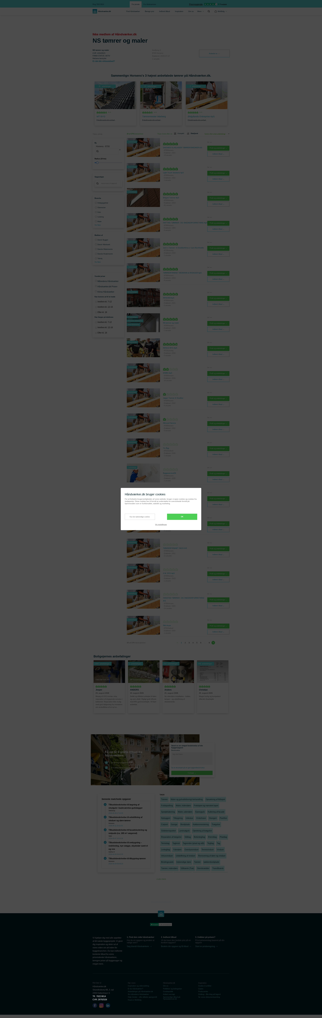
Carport (164, 824)
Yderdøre (177, 850)
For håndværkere (150, 4)
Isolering (100, 217)
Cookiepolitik (168, 991)
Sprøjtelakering (168, 812)
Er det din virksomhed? (104, 61)
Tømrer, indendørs (169, 868)
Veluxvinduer (167, 856)
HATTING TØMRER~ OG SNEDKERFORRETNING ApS (185, 223)
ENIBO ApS (167, 373)
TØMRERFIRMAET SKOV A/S (175, 548)
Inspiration (179, 11)
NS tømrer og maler (171, 323)
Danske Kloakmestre (105, 254)
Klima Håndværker (105, 292)
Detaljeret (194, 133)
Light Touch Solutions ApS (173, 173)
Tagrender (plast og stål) (193, 843)
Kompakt (181, 133)
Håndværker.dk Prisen (107, 286)
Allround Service (169, 423)
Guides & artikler (204, 986)
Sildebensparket (168, 831)
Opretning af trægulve (202, 831)
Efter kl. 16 (102, 312)
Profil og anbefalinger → (218, 148)
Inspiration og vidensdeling (138, 986)
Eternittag (212, 837)
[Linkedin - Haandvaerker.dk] (109, 1006)
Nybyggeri (165, 818)
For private (135, 4)
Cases (200, 989)
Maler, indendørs (183, 805)
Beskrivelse (175, 750)
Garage (174, 824)
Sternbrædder (203, 868)
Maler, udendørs (185, 812)
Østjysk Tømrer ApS (171, 198)
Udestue (189, 818)
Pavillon (223, 818)
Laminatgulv (184, 831)
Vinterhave (201, 818)
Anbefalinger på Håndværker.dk (140, 991)
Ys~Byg (166, 448)
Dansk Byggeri (102, 240)
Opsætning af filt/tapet (215, 799)
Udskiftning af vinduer (185, 856)
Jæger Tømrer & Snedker (173, 398)
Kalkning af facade (216, 812)
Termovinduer (208, 850)
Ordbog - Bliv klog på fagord (209, 994)
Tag (218, 843)
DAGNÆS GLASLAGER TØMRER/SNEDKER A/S (182, 148)
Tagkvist (176, 843)
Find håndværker (133, 11)
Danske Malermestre (105, 249)
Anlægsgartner (102, 203)
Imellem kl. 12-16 (105, 307)
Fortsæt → (192, 773)
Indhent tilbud (164, 11)
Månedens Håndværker (107, 281)
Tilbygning (178, 818)
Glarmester (101, 207)
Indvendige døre (183, 862)
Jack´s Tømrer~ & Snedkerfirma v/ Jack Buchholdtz (183, 248)
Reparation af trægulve (171, 837)
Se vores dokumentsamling (209, 997)
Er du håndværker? (135, 989)
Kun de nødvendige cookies (140, 517)
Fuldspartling (167, 805)
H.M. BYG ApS (169, 573)
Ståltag (188, 837)
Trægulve (216, 824)
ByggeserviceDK (169, 473)
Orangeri (213, 818)
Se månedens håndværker (138, 994)
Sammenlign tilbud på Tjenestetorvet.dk (171, 998)
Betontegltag (199, 837)
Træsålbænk (218, 868)
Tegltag (210, 843)
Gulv (99, 212)
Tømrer (164, 799)
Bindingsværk (167, 862)
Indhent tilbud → (218, 154)
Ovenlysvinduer (191, 850)
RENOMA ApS (168, 298)
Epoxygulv (200, 812)
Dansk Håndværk (103, 244)
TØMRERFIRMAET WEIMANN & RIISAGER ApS (182, 273)
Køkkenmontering (201, 824)
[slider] (108, 162)
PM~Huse (167, 625)
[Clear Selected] (119, 149)
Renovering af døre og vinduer (211, 856)
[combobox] (108, 149)
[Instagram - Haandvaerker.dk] (102, 1006)
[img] (209, 11)
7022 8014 (101, 996)
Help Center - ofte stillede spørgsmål (142, 997)
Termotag (165, 843)
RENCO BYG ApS (170, 348)
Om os (191, 11)
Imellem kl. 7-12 (105, 302)
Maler (99, 221)
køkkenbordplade (211, 862)
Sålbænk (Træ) (187, 868)
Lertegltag (165, 850)
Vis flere (98, 225)
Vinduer (220, 850)
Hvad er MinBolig (134, 1000)
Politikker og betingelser (172, 989)
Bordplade (185, 824)
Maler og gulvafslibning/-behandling (187, 799)
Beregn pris (149, 11)
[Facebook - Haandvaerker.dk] (96, 1006)
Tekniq (99, 258)
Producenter (203, 991)
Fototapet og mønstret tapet (206, 805)
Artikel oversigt (169, 994)
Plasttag (223, 837)
